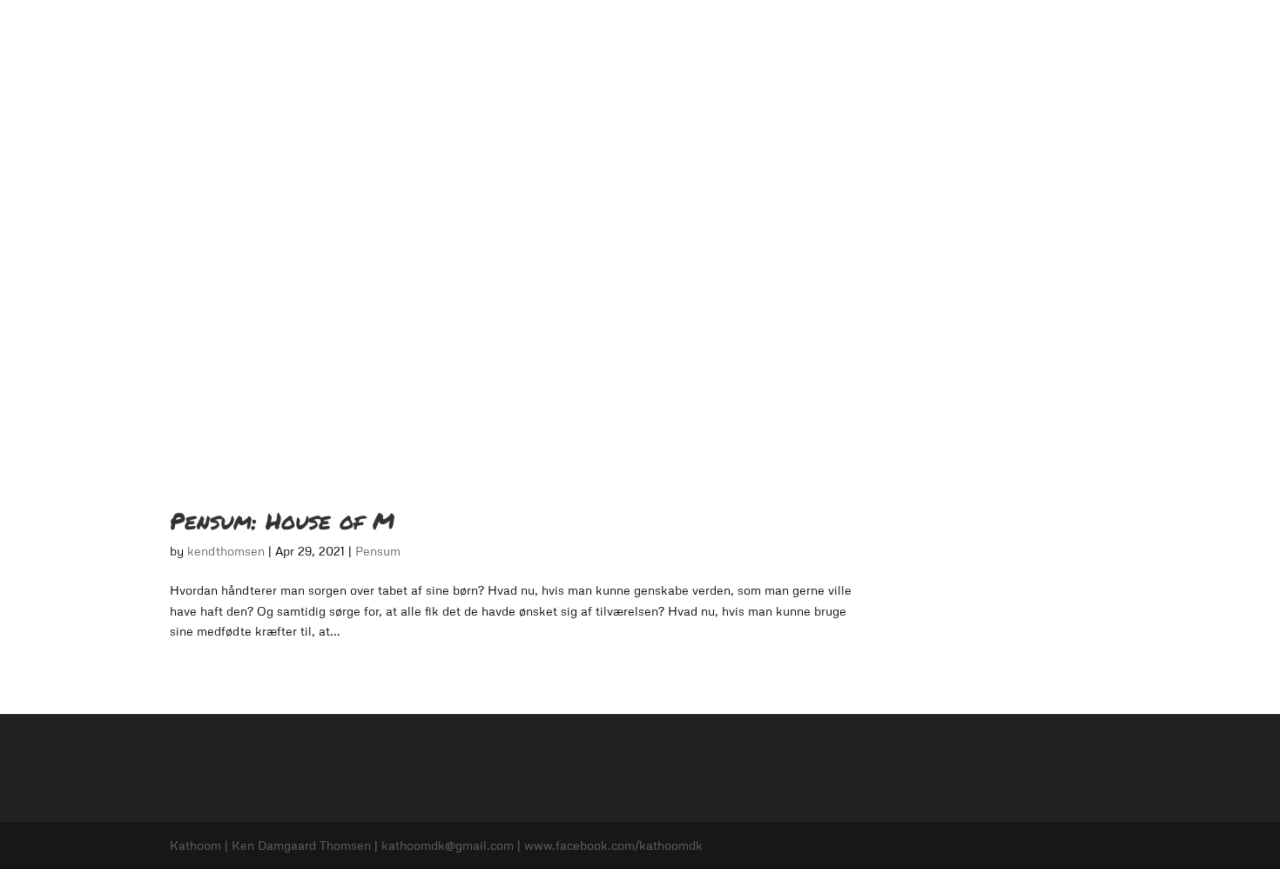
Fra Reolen (1014, 35)
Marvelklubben (918, 35)
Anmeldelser (750, 35)
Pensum (830, 35)
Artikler (1089, 35)
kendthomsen (226, 550)
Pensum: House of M (282, 520)
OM (681, 35)
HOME (629, 35)
